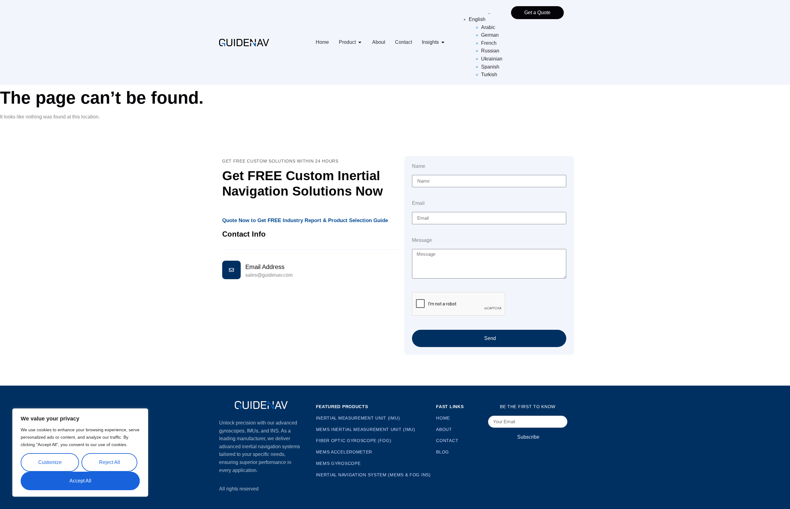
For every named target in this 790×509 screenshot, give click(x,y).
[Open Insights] (442, 42)
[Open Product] (359, 42)
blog (442, 451)
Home (322, 42)
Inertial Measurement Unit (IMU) (358, 418)
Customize (50, 462)
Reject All (109, 462)
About (378, 42)
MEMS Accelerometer (344, 451)
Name (418, 166)
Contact (403, 42)
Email (418, 203)
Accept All (80, 480)
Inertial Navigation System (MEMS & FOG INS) (373, 474)
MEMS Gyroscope (338, 463)
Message (422, 240)
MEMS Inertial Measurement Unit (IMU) (365, 429)
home (443, 418)
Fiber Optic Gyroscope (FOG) (354, 440)
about (444, 429)
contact (447, 440)
